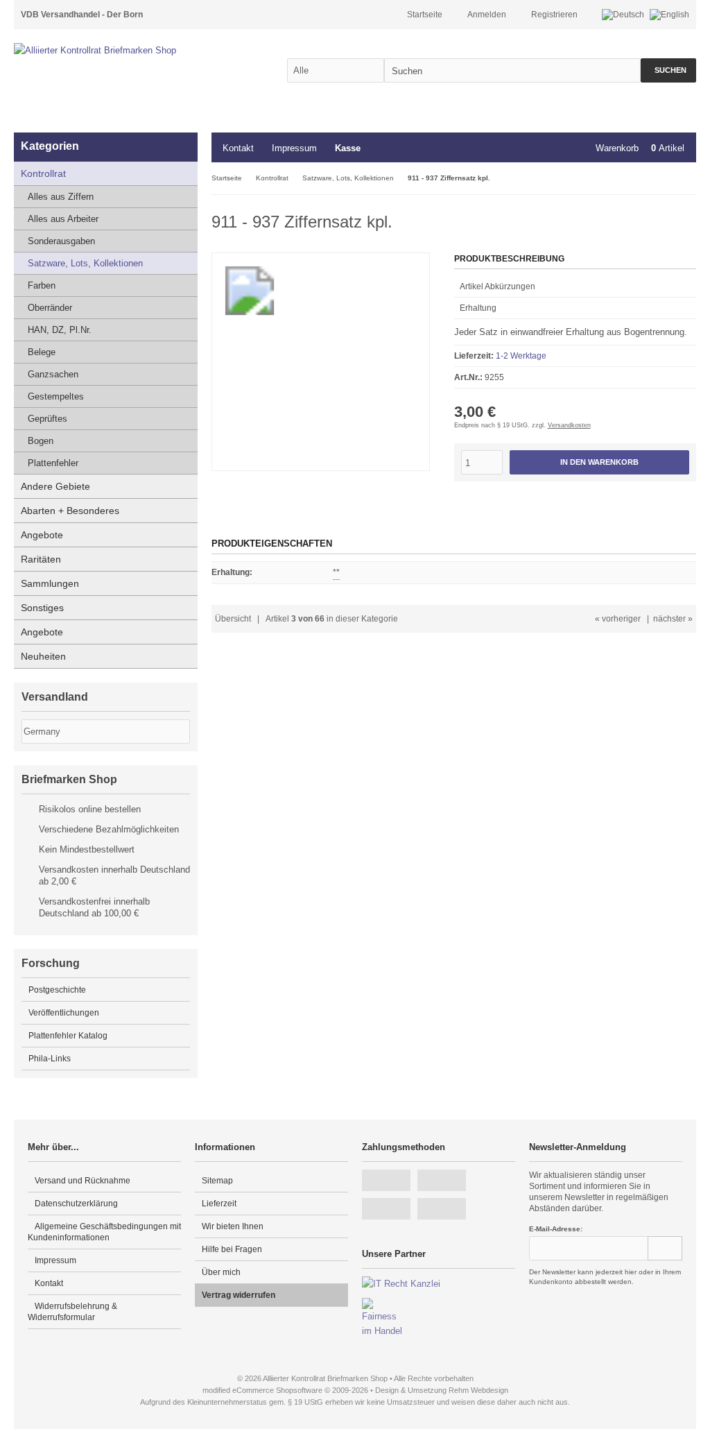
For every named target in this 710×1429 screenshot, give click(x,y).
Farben (41, 285)
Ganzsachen (53, 374)
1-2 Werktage (521, 356)
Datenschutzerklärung (76, 1203)
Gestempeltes (56, 396)
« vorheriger (618, 619)
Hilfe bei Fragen (232, 1249)
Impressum (294, 148)
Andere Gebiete (55, 486)
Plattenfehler (53, 463)
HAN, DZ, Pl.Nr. (60, 330)
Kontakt (238, 148)
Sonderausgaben (61, 241)
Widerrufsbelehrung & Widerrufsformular (72, 1311)
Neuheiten (43, 656)
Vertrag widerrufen (238, 1295)
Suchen (668, 70)
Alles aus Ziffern (61, 196)
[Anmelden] (665, 1248)
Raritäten (41, 559)
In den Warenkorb (599, 462)
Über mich (221, 1272)
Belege (41, 352)
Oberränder (50, 307)
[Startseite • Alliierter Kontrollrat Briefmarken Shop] (125, 50)
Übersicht (233, 619)
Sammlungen (50, 583)
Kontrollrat (43, 173)
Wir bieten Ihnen (232, 1226)
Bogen (40, 441)
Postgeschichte (57, 990)
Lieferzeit (219, 1203)
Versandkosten (569, 425)
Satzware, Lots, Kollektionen (85, 263)
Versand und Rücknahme (82, 1181)
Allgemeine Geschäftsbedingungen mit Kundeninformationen (104, 1232)
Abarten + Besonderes (70, 510)
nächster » (673, 619)
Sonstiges (42, 607)
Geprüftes (47, 418)
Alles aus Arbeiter (63, 219)
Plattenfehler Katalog (67, 1036)
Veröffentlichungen (63, 1013)
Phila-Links (49, 1058)
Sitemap (217, 1181)
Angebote (42, 534)
